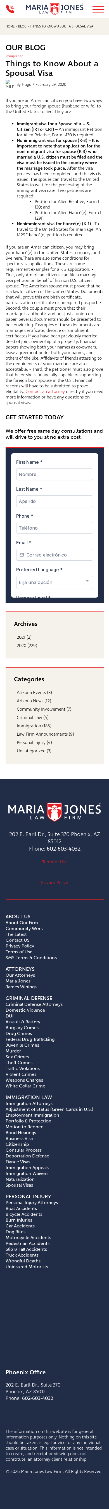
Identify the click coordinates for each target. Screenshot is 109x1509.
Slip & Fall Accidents (26, 1249)
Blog (22, 26)
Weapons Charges (24, 1080)
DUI (10, 1016)
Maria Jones (18, 981)
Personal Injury (31, 743)
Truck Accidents (22, 1255)
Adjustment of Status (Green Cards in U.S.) (49, 1109)
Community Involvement (41, 709)
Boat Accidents (21, 1208)
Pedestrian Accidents (27, 1243)
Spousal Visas (19, 1185)
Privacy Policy (54, 883)
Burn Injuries (19, 1220)
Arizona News (30, 701)
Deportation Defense (27, 1156)
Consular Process (24, 1150)
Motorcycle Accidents (28, 1237)
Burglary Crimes (22, 1027)
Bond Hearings (21, 1132)
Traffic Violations (23, 1068)
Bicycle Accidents (24, 1214)
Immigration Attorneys (29, 1103)
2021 (21, 637)
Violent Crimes (21, 1074)
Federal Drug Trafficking (30, 1039)
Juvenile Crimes (22, 1045)
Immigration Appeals (27, 1167)
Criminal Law (29, 718)
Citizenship (17, 1144)
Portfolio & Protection (28, 1121)
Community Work (24, 928)
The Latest (16, 934)
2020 (21, 646)
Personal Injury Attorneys (32, 1202)
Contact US (18, 940)
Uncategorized (31, 751)
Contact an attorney (45, 392)
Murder (13, 1051)
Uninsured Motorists (27, 1266)
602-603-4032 (63, 849)
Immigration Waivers (27, 1173)
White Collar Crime (25, 1086)
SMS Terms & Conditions (31, 957)
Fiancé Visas (18, 1161)
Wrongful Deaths (23, 1261)
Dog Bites (15, 1231)
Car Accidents (20, 1226)
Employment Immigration (32, 1115)
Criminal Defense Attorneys (34, 1004)
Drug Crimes (19, 1033)
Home (10, 26)
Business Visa (19, 1138)
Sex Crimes (17, 1056)
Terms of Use (54, 862)
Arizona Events (31, 693)
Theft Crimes (19, 1062)
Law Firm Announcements (42, 734)
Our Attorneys (20, 975)
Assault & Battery (23, 1021)
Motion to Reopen (25, 1126)
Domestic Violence (25, 1010)
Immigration (14, 56)
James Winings (21, 986)
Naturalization (20, 1179)
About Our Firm (22, 922)
